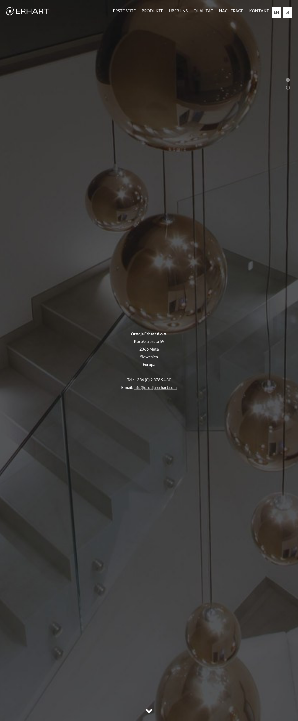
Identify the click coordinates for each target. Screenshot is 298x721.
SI (287, 12)
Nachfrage (231, 10)
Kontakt (259, 10)
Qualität (203, 10)
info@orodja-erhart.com (155, 387)
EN (276, 12)
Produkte (152, 10)
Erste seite (124, 10)
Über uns (178, 10)
